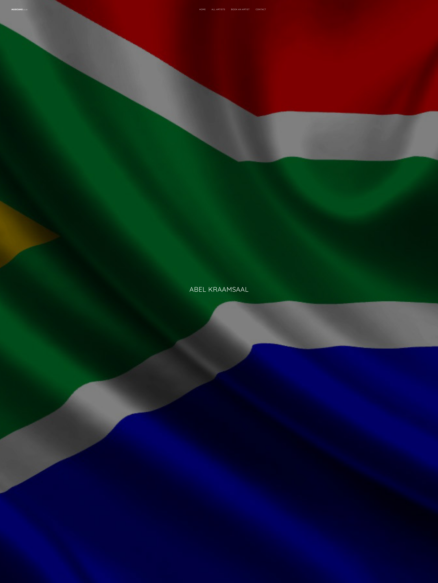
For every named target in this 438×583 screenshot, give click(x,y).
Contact (261, 9)
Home (202, 9)
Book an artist (240, 9)
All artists (218, 9)
